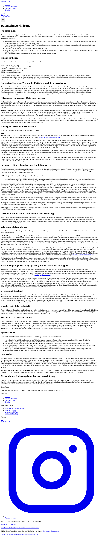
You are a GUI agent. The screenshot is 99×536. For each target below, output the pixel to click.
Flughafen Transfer (10, 8)
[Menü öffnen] (3, 20)
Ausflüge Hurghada (11, 6)
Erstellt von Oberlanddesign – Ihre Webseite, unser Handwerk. (20, 528)
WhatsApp (6, 16)
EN (4, 13)
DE (2, 13)
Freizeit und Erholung (11, 414)
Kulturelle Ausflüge (11, 410)
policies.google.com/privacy (42, 275)
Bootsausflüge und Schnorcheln (14, 408)
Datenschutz (12, 524)
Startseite (7, 5)
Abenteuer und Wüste (11, 412)
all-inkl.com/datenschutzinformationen (50, 137)
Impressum (4, 524)
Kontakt (7, 10)
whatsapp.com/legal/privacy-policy (83, 255)
